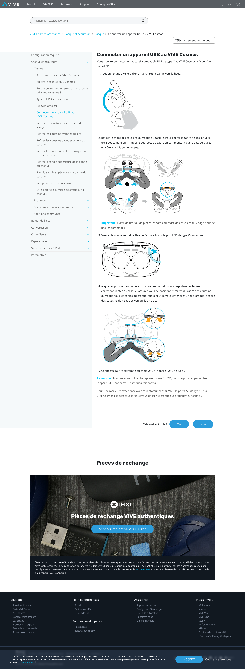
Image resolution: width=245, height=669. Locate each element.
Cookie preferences (218, 659)
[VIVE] (10, 4)
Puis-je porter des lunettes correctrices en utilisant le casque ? (63, 90)
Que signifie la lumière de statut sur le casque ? (61, 192)
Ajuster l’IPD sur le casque (53, 99)
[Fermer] (221, 4)
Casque (99, 34)
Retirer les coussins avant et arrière (59, 134)
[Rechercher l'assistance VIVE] (141, 20)
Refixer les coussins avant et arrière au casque (61, 142)
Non (203, 424)
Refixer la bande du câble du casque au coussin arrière (61, 153)
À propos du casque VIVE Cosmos (58, 75)
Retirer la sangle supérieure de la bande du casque (62, 164)
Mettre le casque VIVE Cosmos (56, 82)
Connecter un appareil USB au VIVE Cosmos (55, 114)
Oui (179, 424)
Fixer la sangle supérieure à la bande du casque (62, 174)
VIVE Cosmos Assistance (45, 34)
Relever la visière (47, 106)
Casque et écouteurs (78, 34)
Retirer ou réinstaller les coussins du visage (60, 125)
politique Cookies (27, 662)
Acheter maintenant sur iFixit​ (122, 529)
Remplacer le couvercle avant (55, 183)
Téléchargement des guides (193, 40)
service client (143, 569)
